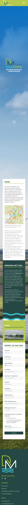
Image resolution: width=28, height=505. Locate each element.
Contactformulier (5, 501)
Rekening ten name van (10, 407)
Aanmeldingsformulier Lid (7, 503)
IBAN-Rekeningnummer (10, 401)
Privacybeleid (4, 486)
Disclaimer (3, 488)
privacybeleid (19, 427)
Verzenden (13, 433)
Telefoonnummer (8, 395)
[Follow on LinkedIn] (5, 478)
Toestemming (7, 426)
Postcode (7, 382)
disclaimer (9, 429)
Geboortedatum (8, 363)
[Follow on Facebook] (2, 478)
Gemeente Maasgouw (6, 493)
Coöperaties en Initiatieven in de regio (10, 491)
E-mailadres (7, 369)
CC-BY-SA (18, 227)
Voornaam (7, 350)
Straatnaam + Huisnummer (11, 376)
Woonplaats (7, 388)
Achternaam (7, 356)
